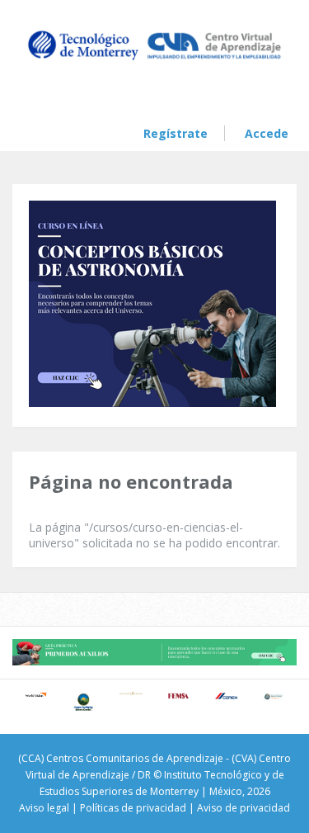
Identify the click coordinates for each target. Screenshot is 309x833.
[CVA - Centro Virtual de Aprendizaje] (154, 59)
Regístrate (175, 133)
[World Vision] (36, 695)
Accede (266, 133)
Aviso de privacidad (243, 808)
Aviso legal (44, 808)
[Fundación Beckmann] (131, 693)
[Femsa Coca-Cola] (179, 696)
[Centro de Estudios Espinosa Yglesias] (273, 697)
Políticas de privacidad (133, 808)
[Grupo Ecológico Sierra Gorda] (84, 702)
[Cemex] (226, 696)
